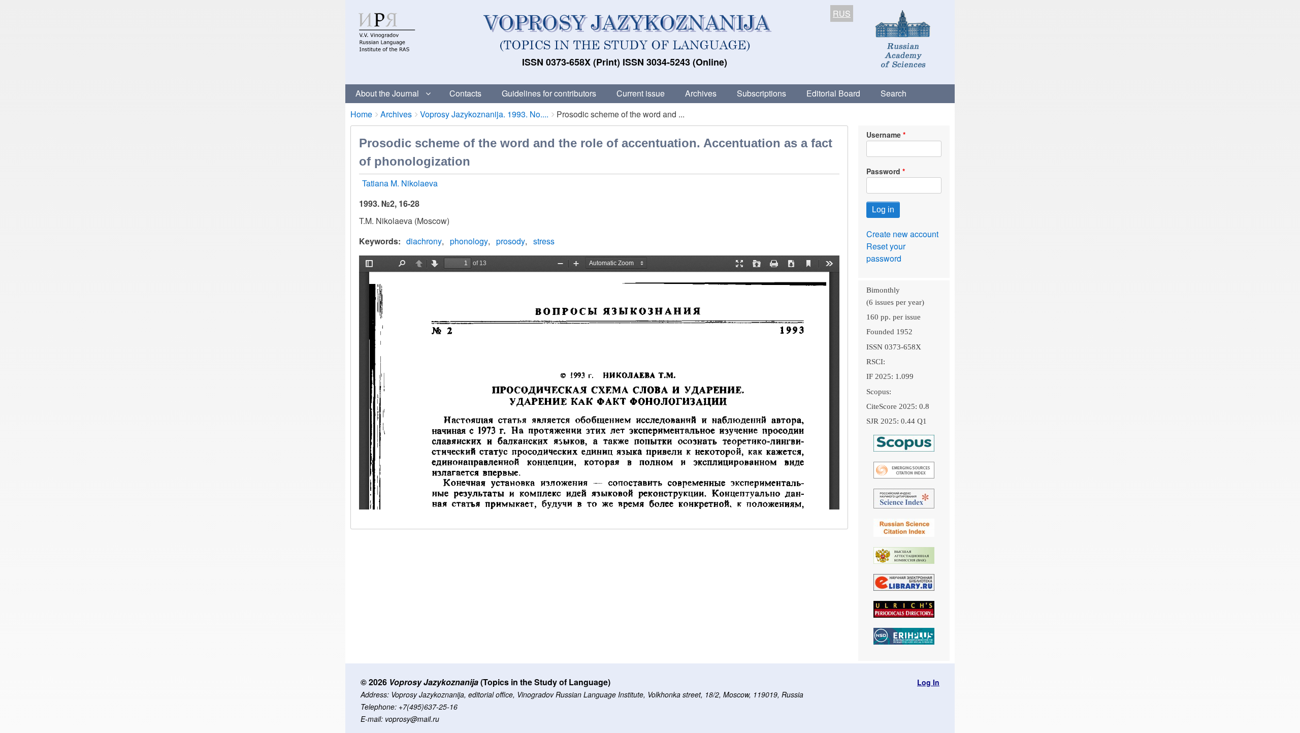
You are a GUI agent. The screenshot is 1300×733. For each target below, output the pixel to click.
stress (544, 241)
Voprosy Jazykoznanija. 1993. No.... (484, 114)
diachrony (424, 241)
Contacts (465, 93)
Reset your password (885, 252)
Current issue (640, 93)
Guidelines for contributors (549, 93)
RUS (842, 13)
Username (883, 135)
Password (883, 171)
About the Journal (387, 93)
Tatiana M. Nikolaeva (400, 183)
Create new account (902, 234)
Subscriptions (761, 93)
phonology (469, 241)
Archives (701, 93)
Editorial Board (833, 93)
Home (361, 114)
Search (893, 93)
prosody (510, 241)
